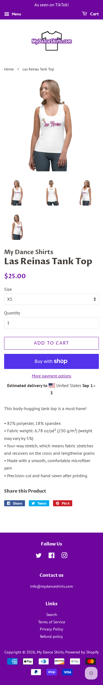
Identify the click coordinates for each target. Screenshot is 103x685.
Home (9, 69)
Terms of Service (51, 621)
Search (51, 614)
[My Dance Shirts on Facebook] (51, 556)
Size (8, 289)
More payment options (51, 376)
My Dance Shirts (50, 652)
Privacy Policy (51, 629)
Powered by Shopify (82, 652)
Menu (16, 14)
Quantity (12, 313)
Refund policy (51, 636)
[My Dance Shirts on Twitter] (39, 556)
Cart (94, 14)
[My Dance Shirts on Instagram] (64, 556)
